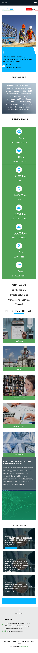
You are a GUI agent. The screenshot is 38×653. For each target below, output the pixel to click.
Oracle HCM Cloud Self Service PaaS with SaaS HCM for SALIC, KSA (18, 586)
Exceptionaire (23, 646)
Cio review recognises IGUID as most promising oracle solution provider (18, 540)
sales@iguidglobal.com (13, 67)
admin (11, 545)
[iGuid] (8, 9)
